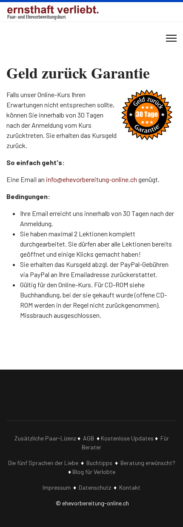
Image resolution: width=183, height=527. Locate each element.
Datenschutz (95, 487)
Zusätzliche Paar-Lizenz (45, 438)
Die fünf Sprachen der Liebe (43, 462)
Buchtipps (99, 462)
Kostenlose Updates (127, 438)
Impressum (57, 487)
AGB (88, 438)
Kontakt (129, 487)
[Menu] (171, 38)
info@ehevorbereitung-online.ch (91, 179)
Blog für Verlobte (93, 471)
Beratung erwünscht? (147, 462)
